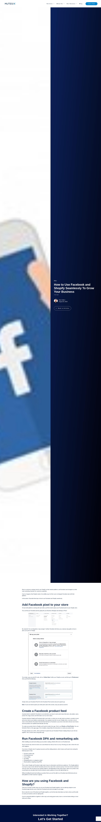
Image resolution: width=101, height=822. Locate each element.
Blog (80, 3)
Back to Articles (63, 308)
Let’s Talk (91, 3)
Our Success (71, 3)
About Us (59, 3)
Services (50, 3)
